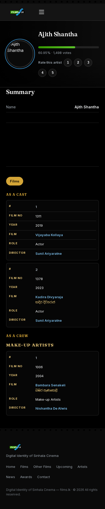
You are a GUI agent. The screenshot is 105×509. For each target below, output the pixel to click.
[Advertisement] (52, 144)
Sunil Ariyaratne (48, 253)
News (10, 477)
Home (10, 467)
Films (14, 181)
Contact (43, 477)
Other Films (42, 467)
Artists (82, 467)
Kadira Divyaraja (49, 297)
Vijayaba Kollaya (49, 235)
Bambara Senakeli (50, 385)
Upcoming (64, 467)
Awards (26, 477)
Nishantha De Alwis (51, 408)
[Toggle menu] (41, 12)
